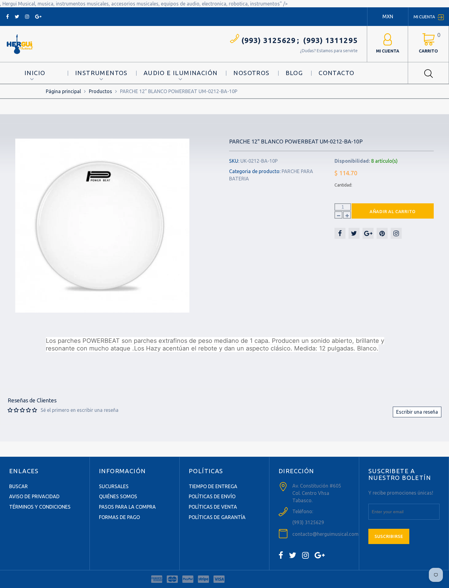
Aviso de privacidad (34, 496)
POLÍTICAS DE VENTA (213, 507)
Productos (100, 91)
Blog (294, 72)
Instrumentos (101, 72)
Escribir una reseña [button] (417, 412)
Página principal (63, 91)
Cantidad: (343, 185)
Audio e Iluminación (181, 72)
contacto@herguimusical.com (325, 534)
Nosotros (251, 72)
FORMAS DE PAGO (119, 517)
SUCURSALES (114, 486)
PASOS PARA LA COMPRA (127, 507)
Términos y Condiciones (40, 507)
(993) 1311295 (330, 40)
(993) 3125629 (268, 40)
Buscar (18, 486)
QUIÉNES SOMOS (118, 496)
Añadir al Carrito (393, 211)
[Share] (339, 233)
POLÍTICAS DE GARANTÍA (217, 517)
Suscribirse (388, 536)
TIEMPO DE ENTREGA (213, 486)
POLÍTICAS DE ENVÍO (212, 496)
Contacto (336, 72)
